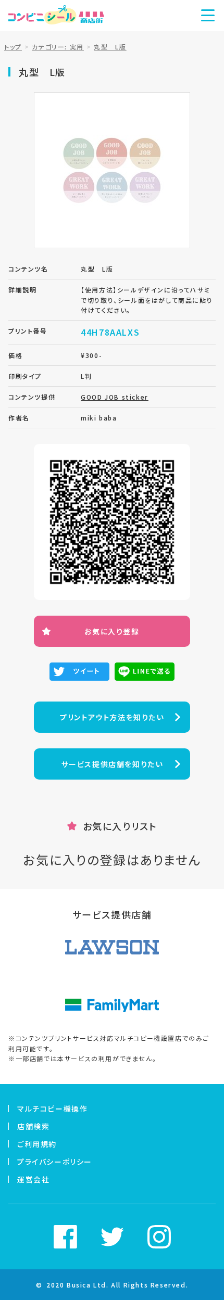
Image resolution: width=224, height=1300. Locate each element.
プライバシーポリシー (54, 1161)
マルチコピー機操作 (52, 1108)
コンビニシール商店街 (56, 15)
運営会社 (33, 1179)
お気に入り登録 (111, 631)
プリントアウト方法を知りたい (112, 717)
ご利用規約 (37, 1144)
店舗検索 (33, 1126)
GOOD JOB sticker (114, 396)
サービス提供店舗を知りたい (112, 764)
